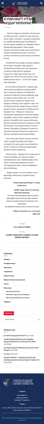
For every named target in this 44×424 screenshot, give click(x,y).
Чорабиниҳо (8, 271)
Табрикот (7, 302)
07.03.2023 (7, 27)
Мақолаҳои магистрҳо (13, 291)
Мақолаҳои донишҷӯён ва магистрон (18, 297)
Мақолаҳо (8, 288)
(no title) (7, 354)
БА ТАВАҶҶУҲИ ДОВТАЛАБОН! (15, 336)
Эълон (6, 284)
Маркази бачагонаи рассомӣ (14, 280)
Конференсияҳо (9, 263)
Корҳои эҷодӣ (9, 276)
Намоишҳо (8, 267)
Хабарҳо (7, 259)
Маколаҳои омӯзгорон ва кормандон (18, 294)
